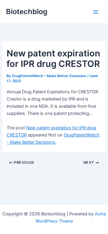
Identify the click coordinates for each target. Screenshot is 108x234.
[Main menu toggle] (95, 12)
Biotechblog (26, 11)
